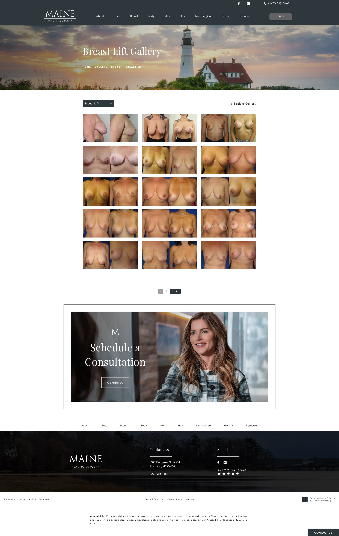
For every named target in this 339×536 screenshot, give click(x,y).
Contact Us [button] (323, 532)
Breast (134, 16)
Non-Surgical (203, 16)
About (100, 16)
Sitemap (190, 499)
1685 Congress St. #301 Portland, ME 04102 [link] (165, 464)
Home (87, 67)
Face (117, 16)
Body (151, 16)
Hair (182, 16)
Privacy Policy (175, 499)
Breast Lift (135, 67)
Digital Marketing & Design (322, 499)
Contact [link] (281, 16)
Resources (246, 16)
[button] (239, 3)
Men (167, 16)
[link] (279, 3)
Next (175, 291)
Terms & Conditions (155, 499)
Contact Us (115, 382)
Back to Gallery (244, 103)
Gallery (226, 16)
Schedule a (115, 356)
